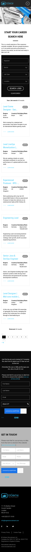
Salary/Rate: (24, 113)
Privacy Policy (5, 532)
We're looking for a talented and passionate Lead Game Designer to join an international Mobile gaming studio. (15, 124)
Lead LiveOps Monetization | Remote (9, 146)
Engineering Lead (10, 218)
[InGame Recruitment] (7, 3)
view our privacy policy (8, 445)
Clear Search (15, 93)
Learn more (10, 131)
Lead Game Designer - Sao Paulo (9, 108)
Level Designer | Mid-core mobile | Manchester (11, 295)
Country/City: (15, 113)
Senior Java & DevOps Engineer (10, 257)
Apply (25, 107)
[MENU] (27, 4)
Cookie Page (17, 532)
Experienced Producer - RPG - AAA (10, 182)
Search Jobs (15, 88)
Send (16, 417)
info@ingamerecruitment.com (10, 520)
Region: (5, 113)
